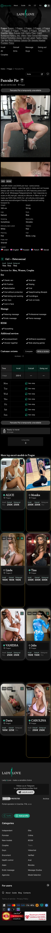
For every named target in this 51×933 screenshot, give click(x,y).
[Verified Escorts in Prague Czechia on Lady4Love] (25, 22)
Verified (31, 855)
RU (40, 5)
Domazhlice (37, 35)
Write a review (43, 351)
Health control (7, 860)
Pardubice (11, 38)
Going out (42, 47)
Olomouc (17, 40)
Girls (15, 51)
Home (3, 69)
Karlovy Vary (15, 35)
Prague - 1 (12, 28)
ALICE (10, 495)
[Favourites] (48, 74)
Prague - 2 (21, 28)
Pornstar (5, 835)
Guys (28, 51)
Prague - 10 (45, 31)
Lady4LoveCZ (27, 792)
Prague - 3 (30, 28)
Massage (29, 47)
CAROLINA (38, 720)
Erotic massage (8, 870)
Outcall (16, 47)
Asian (4, 865)
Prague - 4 (39, 28)
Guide (23, 5)
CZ (35, 5)
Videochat (32, 850)
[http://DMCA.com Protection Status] (11, 798)
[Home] (3, 893)
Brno (11, 40)
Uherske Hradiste (38, 40)
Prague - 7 (17, 31)
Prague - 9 (35, 31)
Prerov (11, 43)
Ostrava (24, 40)
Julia (34, 645)
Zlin (29, 40)
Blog (20, 893)
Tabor (29, 35)
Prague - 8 (26, 31)
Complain (29, 351)
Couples (4, 54)
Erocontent (6, 855)
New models (7, 840)
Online (30, 835)
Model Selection (34, 875)
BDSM (30, 840)
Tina (34, 570)
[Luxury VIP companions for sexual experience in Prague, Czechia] (11, 772)
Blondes (31, 865)
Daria (9, 720)
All (2, 51)
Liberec (19, 38)
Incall (3, 47)
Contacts (27, 893)
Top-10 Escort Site (17, 916)
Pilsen (33, 33)
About (16, 5)
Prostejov (4, 43)
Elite (29, 830)
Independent (7, 830)
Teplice (39, 38)
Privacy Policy (22, 899)
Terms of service (8, 899)
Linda (9, 570)
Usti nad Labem (29, 38)
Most (7, 40)
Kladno (28, 33)
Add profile (7, 6)
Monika (35, 495)
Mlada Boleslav (15, 33)
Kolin (23, 33)
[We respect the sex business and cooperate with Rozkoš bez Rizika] (35, 916)
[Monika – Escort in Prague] (38, 474)
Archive (46, 799)
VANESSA (12, 645)
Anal (29, 860)
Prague (9, 69)
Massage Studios (35, 870)
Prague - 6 (8, 31)
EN (30, 5)
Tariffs (8, 816)
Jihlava (23, 35)
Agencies (5, 875)
